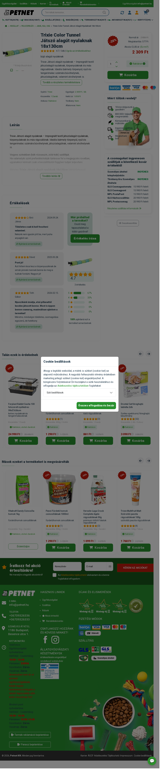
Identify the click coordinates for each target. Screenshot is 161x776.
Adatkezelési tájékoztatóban (73, 385)
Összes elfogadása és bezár (96, 405)
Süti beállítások (55, 392)
